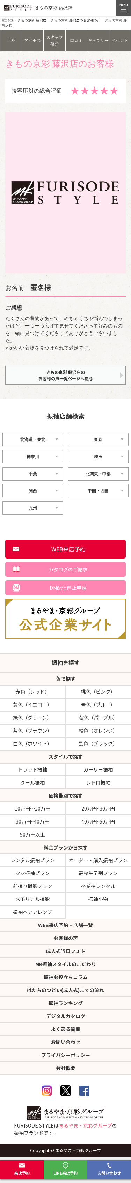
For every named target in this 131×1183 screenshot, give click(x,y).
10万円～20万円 (32, 808)
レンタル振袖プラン (32, 860)
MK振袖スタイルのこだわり (65, 963)
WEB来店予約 (68, 549)
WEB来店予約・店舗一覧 (65, 924)
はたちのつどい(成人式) (65, 989)
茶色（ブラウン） (32, 730)
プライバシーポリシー (65, 1054)
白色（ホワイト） (32, 743)
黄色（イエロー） (32, 704)
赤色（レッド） (32, 691)
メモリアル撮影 (32, 899)
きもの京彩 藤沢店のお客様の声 (76, 20)
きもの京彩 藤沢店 (31, 20)
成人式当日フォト (65, 950)
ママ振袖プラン (32, 873)
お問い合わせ (109, 1173)
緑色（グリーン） (32, 717)
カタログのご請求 (68, 569)
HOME (7, 20)
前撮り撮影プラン (32, 886)
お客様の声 (65, 937)
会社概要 (65, 1067)
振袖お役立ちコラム (66, 976)
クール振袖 (32, 782)
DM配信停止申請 (68, 587)
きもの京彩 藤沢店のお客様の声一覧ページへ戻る (65, 375)
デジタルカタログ (65, 1015)
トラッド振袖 (32, 769)
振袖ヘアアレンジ (32, 912)
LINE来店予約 (65, 1173)
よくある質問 (65, 1028)
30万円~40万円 (32, 821)
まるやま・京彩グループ (85, 1125)
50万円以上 (32, 834)
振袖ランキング (66, 1002)
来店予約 (22, 1173)
